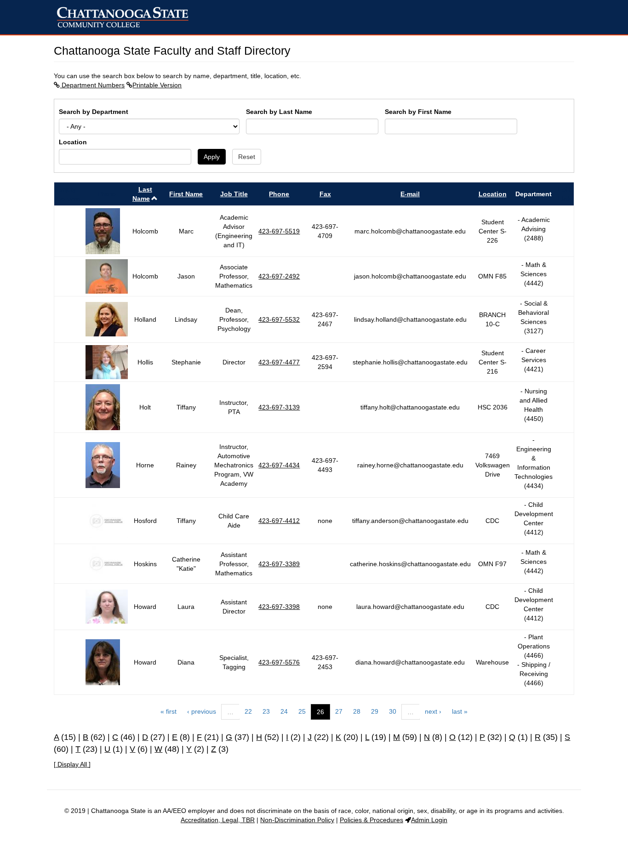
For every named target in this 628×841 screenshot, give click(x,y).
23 (266, 711)
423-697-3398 (279, 606)
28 (356, 711)
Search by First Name (418, 111)
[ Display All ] (72, 764)
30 (392, 711)
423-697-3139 (279, 407)
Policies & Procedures (371, 820)
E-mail (410, 194)
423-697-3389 (279, 564)
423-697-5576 (279, 662)
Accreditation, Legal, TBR (218, 820)
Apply (212, 156)
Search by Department (93, 111)
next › (433, 711)
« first (168, 711)
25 (302, 711)
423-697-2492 (279, 276)
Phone (279, 194)
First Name (186, 194)
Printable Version (157, 85)
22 (248, 711)
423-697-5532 (279, 319)
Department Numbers (92, 85)
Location (73, 142)
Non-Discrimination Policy (297, 820)
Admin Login (429, 820)
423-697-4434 (279, 465)
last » (460, 711)
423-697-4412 (279, 520)
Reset (246, 156)
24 (284, 711)
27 (339, 711)
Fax (325, 194)
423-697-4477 (279, 362)
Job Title (234, 194)
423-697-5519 (279, 231)
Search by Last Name (279, 111)
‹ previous (201, 711)
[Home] (126, 17)
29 (374, 711)
